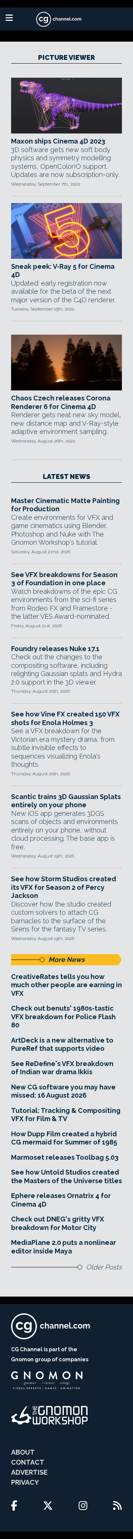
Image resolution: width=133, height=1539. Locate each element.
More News (66, 959)
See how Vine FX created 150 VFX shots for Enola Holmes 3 (65, 718)
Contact (27, 1462)
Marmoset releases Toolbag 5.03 (65, 1157)
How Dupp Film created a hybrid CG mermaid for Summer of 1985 (64, 1138)
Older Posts (104, 1267)
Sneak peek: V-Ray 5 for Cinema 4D (63, 271)
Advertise (29, 1472)
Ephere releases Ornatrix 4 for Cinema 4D (61, 1200)
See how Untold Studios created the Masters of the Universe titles (66, 1176)
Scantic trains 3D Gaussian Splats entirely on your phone (66, 801)
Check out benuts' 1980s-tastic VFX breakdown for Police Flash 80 (63, 1016)
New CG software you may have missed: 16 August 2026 (63, 1091)
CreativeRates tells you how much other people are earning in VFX (66, 985)
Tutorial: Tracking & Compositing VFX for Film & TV (65, 1115)
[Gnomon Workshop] (49, 1415)
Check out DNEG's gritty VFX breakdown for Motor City (57, 1223)
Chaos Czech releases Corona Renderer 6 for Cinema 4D (60, 402)
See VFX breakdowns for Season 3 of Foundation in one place (64, 579)
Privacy (25, 1482)
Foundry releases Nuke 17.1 (55, 649)
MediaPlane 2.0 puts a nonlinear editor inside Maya (63, 1247)
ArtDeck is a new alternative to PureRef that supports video (62, 1044)
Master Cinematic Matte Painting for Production (65, 505)
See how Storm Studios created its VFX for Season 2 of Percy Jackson (63, 887)
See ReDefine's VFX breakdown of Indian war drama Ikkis (62, 1068)
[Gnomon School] (46, 1380)
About (23, 1452)
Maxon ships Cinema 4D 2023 (58, 141)
